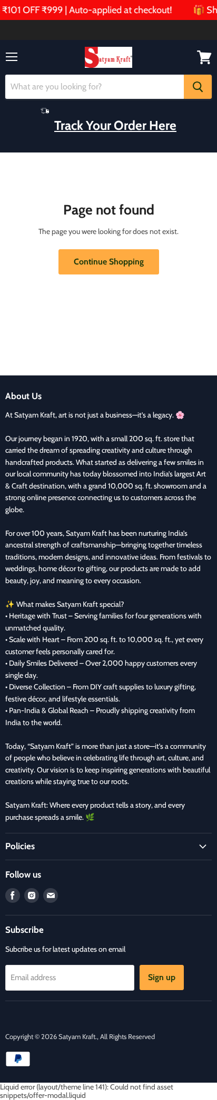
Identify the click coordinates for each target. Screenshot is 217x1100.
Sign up (161, 977)
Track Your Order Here (115, 125)
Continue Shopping (109, 262)
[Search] (198, 87)
